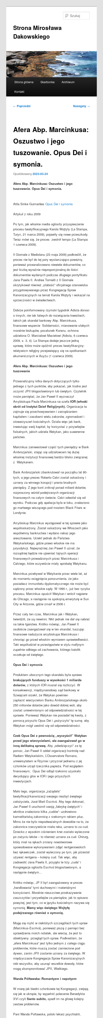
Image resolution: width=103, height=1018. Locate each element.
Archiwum (68, 82)
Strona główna (24, 82)
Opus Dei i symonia (59, 204)
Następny (81, 106)
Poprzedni (21, 106)
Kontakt (19, 91)
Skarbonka (47, 82)
